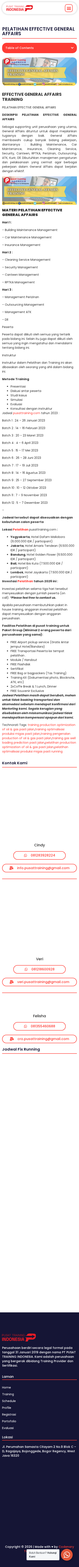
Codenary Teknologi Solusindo (49, 1549)
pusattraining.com (26, 413)
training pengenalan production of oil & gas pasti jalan (36, 736)
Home (6, 1387)
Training (8, 1394)
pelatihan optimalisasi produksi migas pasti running (35, 749)
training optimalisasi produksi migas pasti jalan (33, 731)
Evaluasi (8, 1428)
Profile (6, 1408)
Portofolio (9, 1421)
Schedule (9, 1401)
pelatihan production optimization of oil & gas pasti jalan (39, 744)
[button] (69, 8)
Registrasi (9, 1414)
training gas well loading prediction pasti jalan (39, 740)
